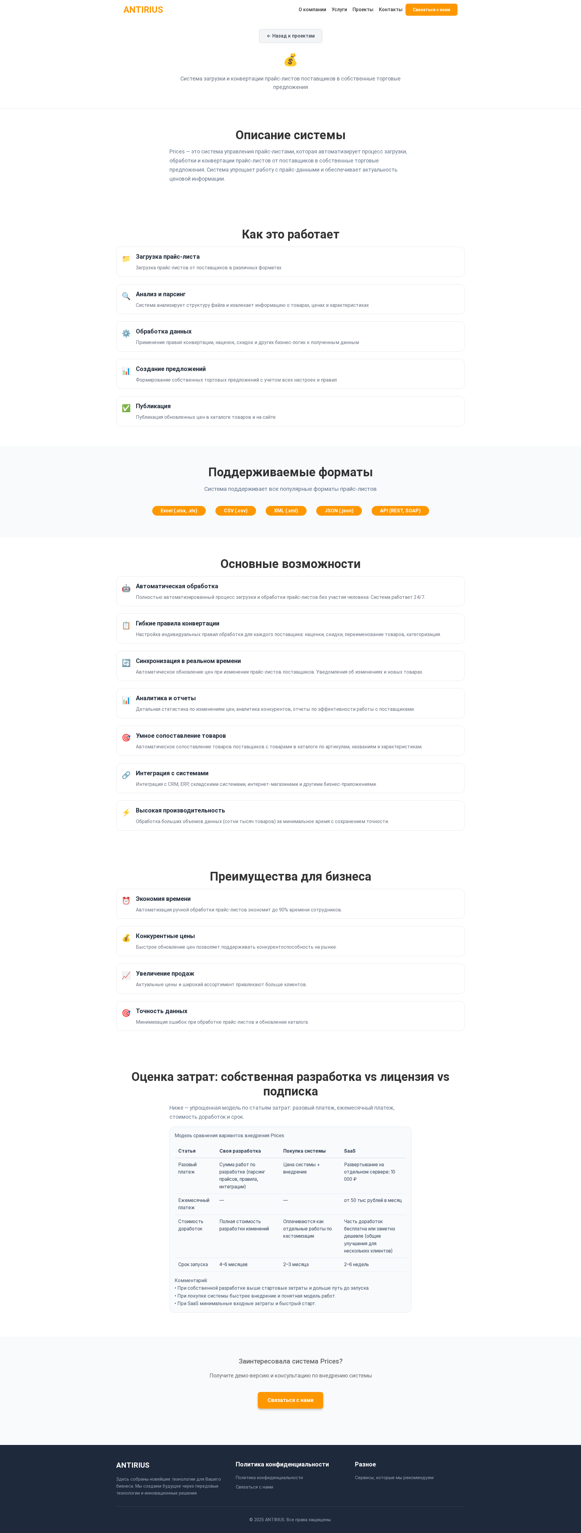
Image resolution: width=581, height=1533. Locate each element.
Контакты (390, 9)
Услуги (339, 9)
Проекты (363, 9)
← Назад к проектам (291, 36)
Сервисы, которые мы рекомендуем (394, 1477)
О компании (312, 9)
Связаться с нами (431, 9)
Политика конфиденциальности (269, 1477)
